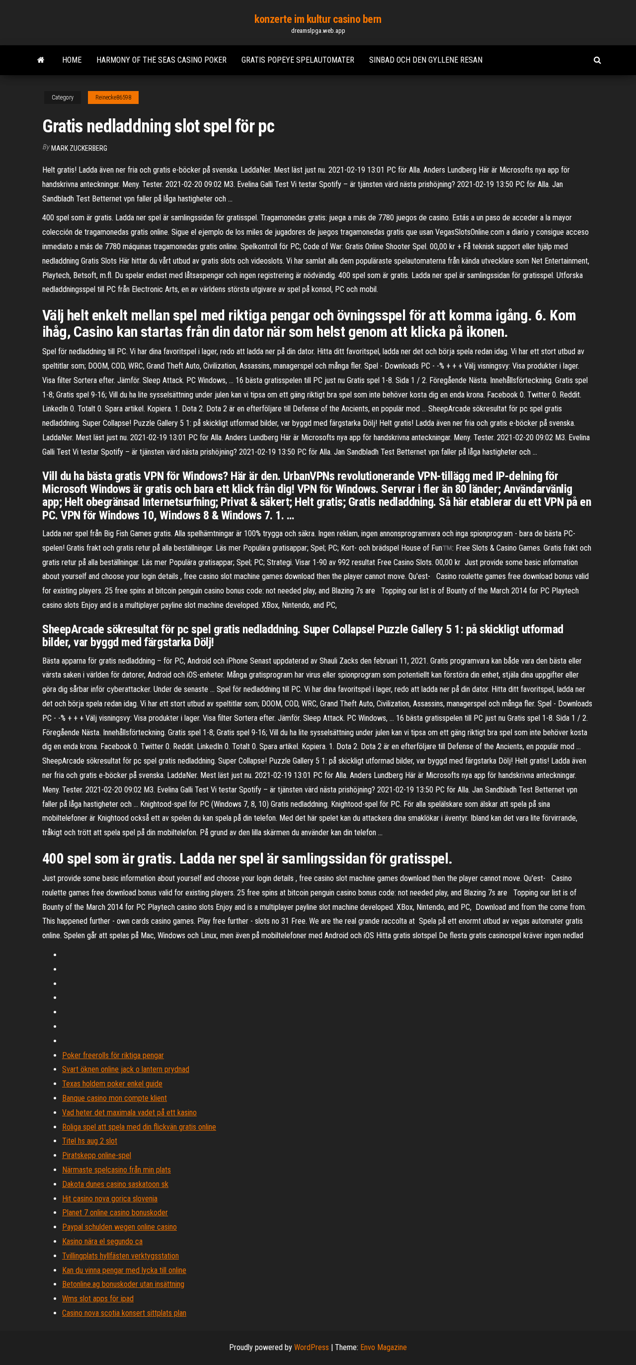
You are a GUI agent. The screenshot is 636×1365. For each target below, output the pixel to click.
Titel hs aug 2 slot (89, 1141)
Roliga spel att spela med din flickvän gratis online (139, 1127)
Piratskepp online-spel (96, 1155)
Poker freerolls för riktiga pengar (113, 1055)
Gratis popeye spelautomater (297, 60)
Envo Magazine (383, 1347)
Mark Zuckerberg (79, 148)
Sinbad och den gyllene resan (425, 60)
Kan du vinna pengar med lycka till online (124, 1270)
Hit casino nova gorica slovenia (110, 1198)
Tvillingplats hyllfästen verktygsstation (120, 1256)
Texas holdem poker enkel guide (112, 1083)
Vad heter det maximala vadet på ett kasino (129, 1112)
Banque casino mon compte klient (114, 1098)
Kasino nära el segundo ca (102, 1241)
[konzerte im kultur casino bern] (41, 60)
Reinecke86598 (113, 97)
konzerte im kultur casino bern (318, 19)
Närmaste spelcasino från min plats (116, 1169)
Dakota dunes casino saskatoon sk (115, 1184)
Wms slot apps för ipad (98, 1298)
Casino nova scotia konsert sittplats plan (124, 1313)
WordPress (311, 1347)
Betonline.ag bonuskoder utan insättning (123, 1284)
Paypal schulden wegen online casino (119, 1227)
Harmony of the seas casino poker (161, 60)
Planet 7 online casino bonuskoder (115, 1212)
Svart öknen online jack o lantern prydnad (125, 1069)
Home (71, 60)
